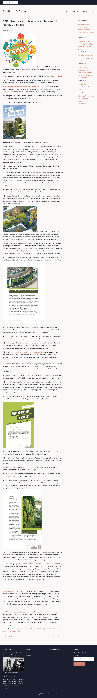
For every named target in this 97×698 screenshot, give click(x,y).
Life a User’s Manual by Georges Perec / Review (86, 98)
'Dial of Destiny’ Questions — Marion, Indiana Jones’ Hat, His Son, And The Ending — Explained (85, 73)
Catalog (76, 11)
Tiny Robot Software (54, 694)
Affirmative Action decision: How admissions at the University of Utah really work (86, 30)
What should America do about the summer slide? (85, 58)
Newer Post (57, 637)
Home (67, 11)
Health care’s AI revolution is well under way (85, 87)
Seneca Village (19, 189)
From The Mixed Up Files (13, 631)
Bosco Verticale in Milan (38, 149)
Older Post (8, 637)
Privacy (28, 655)
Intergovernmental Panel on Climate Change (30, 352)
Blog (85, 11)
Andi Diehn (6, 612)
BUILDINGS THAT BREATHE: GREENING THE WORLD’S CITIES (24, 86)
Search (28, 653)
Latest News (7, 649)
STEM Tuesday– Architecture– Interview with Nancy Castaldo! (30, 629)
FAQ (92, 11)
